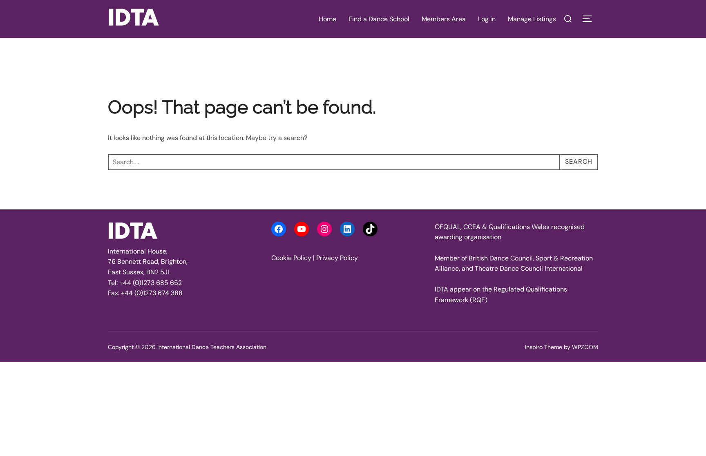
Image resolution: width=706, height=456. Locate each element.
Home (327, 19)
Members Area (444, 19)
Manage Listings (532, 19)
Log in (487, 19)
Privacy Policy (337, 258)
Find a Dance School (379, 19)
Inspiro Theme (543, 347)
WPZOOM (585, 347)
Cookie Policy (291, 258)
